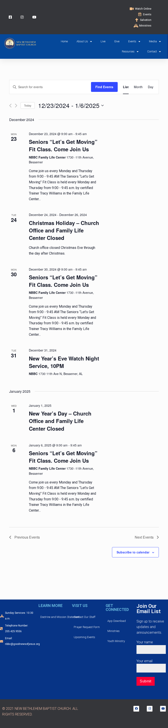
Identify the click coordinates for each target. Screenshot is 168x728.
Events (132, 41)
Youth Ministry (116, 641)
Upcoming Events (84, 637)
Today (27, 105)
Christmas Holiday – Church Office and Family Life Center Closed (64, 230)
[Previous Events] (10, 105)
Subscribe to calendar (133, 552)
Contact (152, 51)
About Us (82, 41)
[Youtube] (163, 709)
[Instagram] (149, 709)
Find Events (104, 87)
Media (153, 41)
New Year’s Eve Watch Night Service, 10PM (64, 362)
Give (116, 41)
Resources (128, 51)
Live (103, 41)
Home (64, 41)
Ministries (113, 631)
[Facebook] (136, 709)
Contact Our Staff (84, 617)
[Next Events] (16, 105)
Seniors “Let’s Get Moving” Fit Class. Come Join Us (63, 145)
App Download (116, 621)
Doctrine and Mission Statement (60, 617)
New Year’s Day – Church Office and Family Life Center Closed (60, 421)
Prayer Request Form (87, 627)
